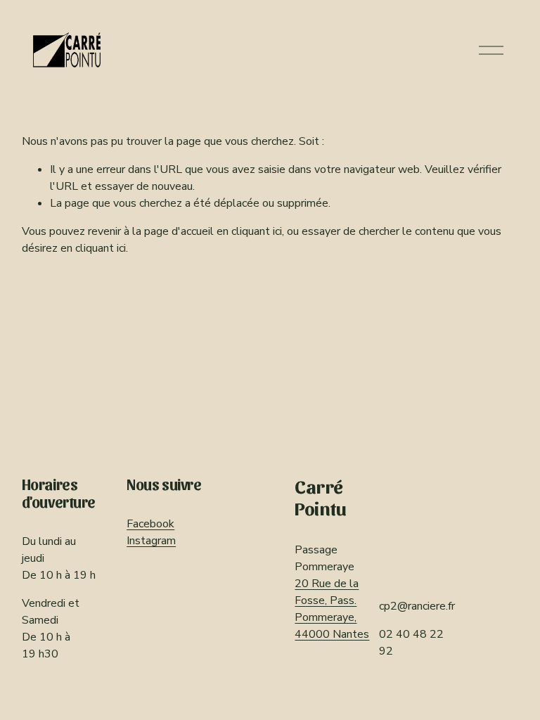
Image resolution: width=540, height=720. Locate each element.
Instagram (151, 540)
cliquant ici (256, 231)
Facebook (150, 524)
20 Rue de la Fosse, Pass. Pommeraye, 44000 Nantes (332, 609)
